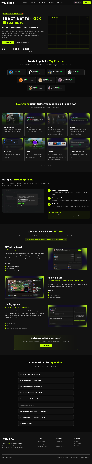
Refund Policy (59, 449)
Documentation (59, 441)
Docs (62, 2)
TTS (39, 2)
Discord (77, 445)
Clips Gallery (41, 444)
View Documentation (23, 42)
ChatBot (26, 2)
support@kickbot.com (7, 457)
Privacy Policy (59, 444)
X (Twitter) (78, 443)
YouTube (78, 448)
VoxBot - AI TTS (42, 449)
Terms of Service (60, 446)
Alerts (44, 2)
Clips (57, 2)
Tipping (33, 2)
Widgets (51, 2)
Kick (77, 441)
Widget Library (41, 441)
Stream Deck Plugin (42, 446)
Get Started (8, 42)
